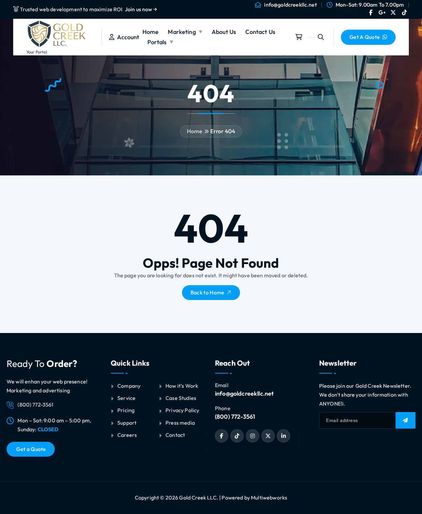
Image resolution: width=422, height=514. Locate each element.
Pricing (126, 410)
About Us (224, 32)
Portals (157, 42)
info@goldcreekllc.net (290, 5)
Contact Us (260, 32)
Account (126, 37)
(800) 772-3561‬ (235, 416)
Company (128, 385)
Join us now (139, 9)
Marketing (182, 32)
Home (150, 32)
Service (126, 398)
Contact (175, 435)
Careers (127, 435)
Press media (180, 422)
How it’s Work (182, 385)
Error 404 (222, 131)
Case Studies (181, 398)
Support (126, 422)
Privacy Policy (182, 410)
